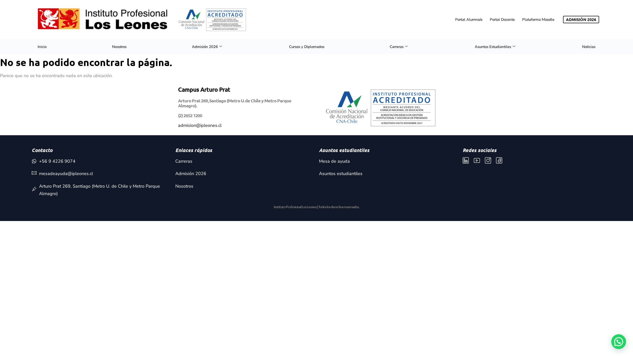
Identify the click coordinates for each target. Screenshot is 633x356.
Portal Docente (502, 19)
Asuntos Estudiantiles (493, 46)
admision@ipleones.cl (200, 125)
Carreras (397, 46)
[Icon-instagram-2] (488, 160)
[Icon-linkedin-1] (466, 160)
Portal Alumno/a (468, 19)
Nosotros (119, 46)
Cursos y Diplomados (306, 46)
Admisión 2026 (205, 46)
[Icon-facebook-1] (499, 160)
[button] (618, 341)
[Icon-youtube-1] (477, 160)
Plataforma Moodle (538, 19)
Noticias (588, 46)
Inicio (42, 46)
